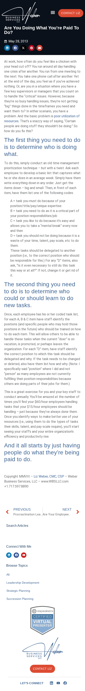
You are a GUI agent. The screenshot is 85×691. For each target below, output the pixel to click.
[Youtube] (23, 555)
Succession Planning (19, 598)
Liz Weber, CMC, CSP (49, 476)
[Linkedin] (9, 555)
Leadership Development (22, 582)
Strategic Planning (18, 590)
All (7, 574)
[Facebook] (16, 555)
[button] (52, 12)
